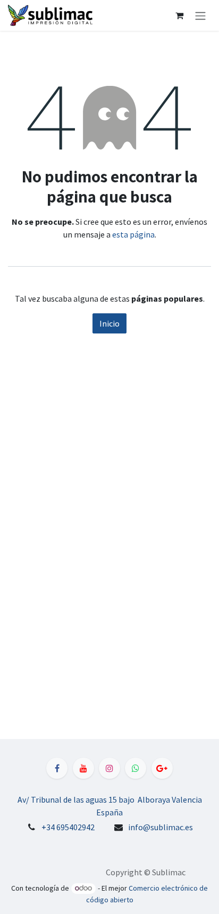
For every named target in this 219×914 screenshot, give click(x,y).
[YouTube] (83, 768)
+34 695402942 (68, 827)
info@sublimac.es (160, 827)
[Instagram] (109, 768)
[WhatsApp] (135, 768)
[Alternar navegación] (200, 15)
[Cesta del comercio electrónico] (179, 15)
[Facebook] (57, 768)
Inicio (109, 323)
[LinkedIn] (162, 768)
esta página (133, 234)
